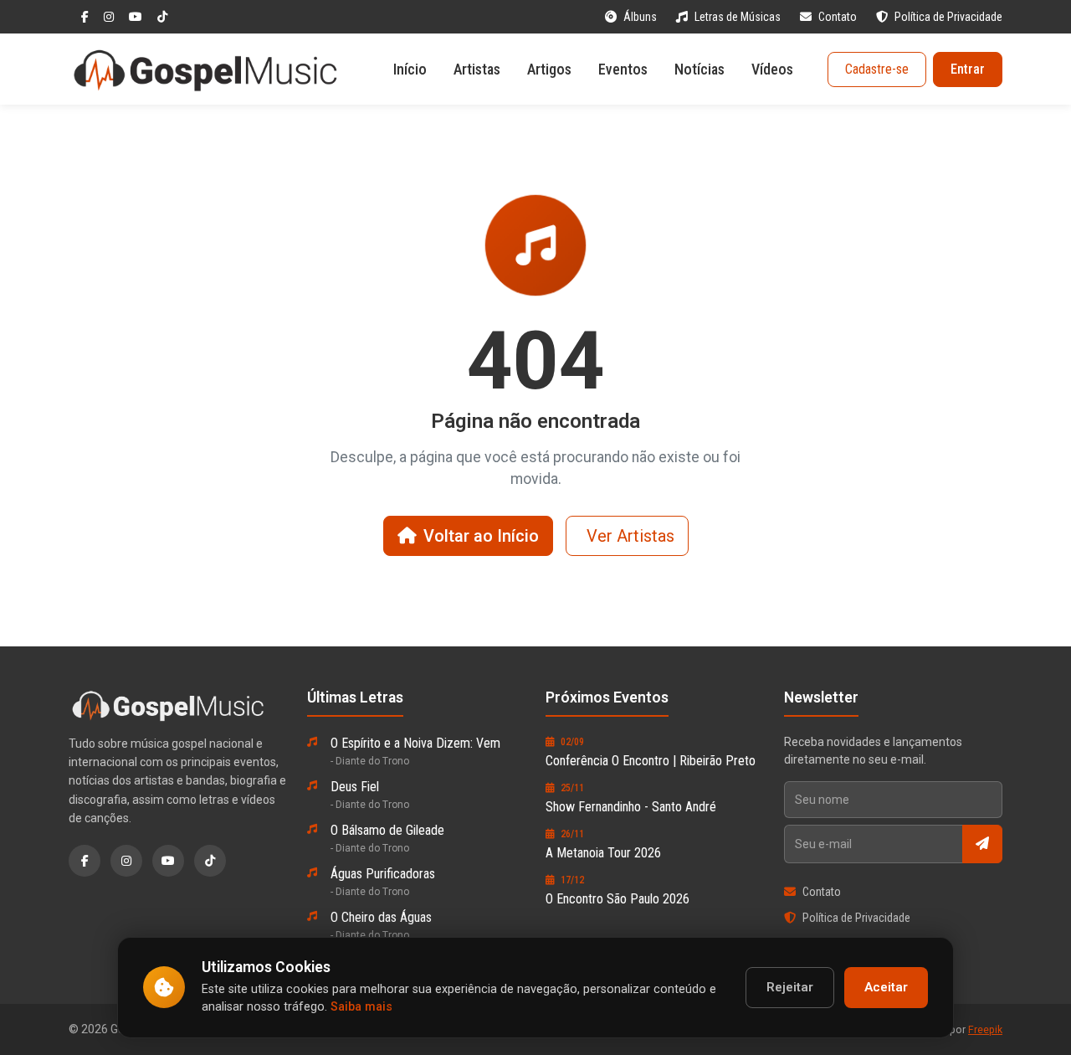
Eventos (623, 69)
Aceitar (886, 987)
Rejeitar (789, 987)
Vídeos (772, 69)
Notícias (699, 69)
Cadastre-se (877, 69)
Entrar (968, 69)
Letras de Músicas (738, 16)
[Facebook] (86, 16)
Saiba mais (361, 1007)
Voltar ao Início (481, 536)
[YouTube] (137, 16)
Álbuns (641, 16)
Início (410, 69)
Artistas (477, 69)
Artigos (549, 69)
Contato (838, 16)
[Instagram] (110, 16)
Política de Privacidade (948, 16)
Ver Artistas (630, 536)
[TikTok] (162, 16)
